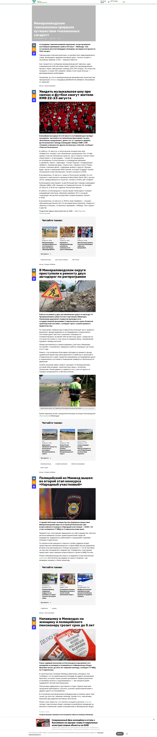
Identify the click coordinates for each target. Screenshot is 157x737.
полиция (54, 608)
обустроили (44, 416)
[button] (43, 723)
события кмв (75, 259)
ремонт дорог (44, 467)
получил (88, 702)
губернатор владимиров (78, 464)
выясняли (43, 558)
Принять (119, 733)
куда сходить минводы (61, 259)
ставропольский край (61, 464)
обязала (53, 80)
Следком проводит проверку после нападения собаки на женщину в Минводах (66, 714)
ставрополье (44, 608)
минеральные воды (46, 259)
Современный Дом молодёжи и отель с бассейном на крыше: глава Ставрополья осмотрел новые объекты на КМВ (74, 722)
